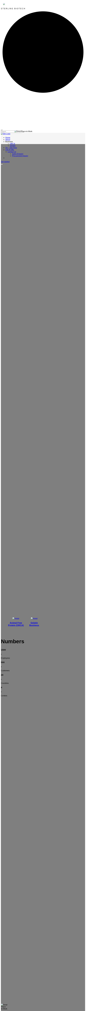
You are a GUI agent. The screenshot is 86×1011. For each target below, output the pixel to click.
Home (7, 138)
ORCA (12, 144)
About (7, 140)
